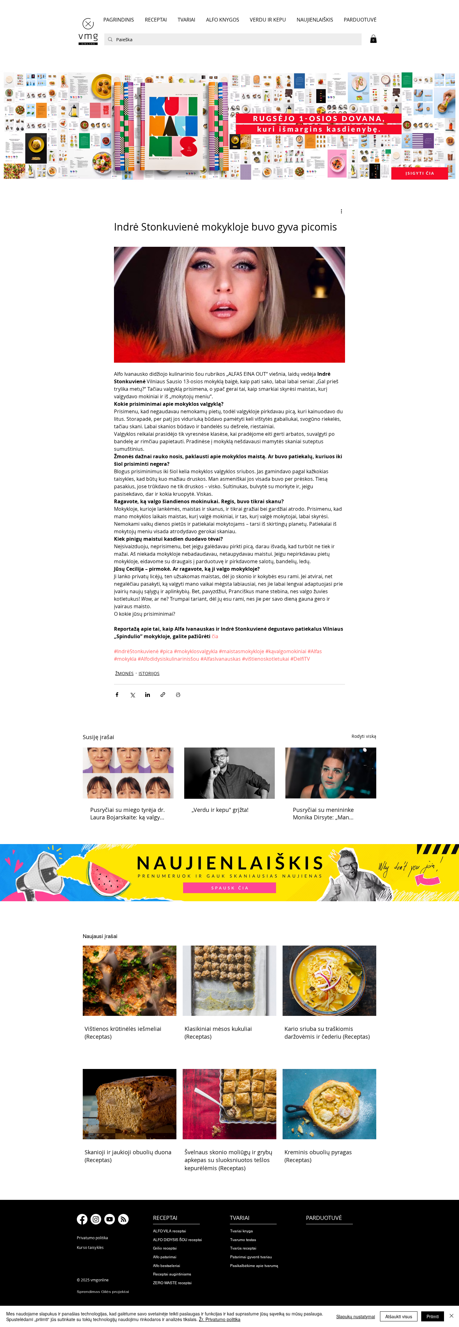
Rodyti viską (364, 736)
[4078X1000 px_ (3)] (229, 126)
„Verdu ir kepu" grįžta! (221, 809)
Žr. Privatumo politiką (219, 1319)
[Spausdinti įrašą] (178, 695)
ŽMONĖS (124, 673)
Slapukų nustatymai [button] (355, 1316)
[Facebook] (82, 1219)
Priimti (433, 1316)
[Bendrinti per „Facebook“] (117, 695)
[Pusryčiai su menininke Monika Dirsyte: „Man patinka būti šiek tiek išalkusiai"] (330, 773)
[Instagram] (96, 1219)
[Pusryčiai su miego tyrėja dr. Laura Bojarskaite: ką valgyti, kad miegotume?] (128, 773)
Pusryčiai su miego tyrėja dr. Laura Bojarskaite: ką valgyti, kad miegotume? (127, 813)
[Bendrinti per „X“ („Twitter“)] (132, 695)
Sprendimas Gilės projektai (103, 1291)
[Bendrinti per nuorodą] (163, 695)
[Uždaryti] (451, 1316)
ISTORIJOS (149, 673)
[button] (373, 39)
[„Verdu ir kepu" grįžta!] (229, 773)
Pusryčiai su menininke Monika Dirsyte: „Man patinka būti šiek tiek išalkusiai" (323, 813)
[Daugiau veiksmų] (341, 211)
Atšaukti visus (398, 1316)
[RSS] (123, 1219)
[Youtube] (109, 1219)
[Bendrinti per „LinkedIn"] (148, 695)
